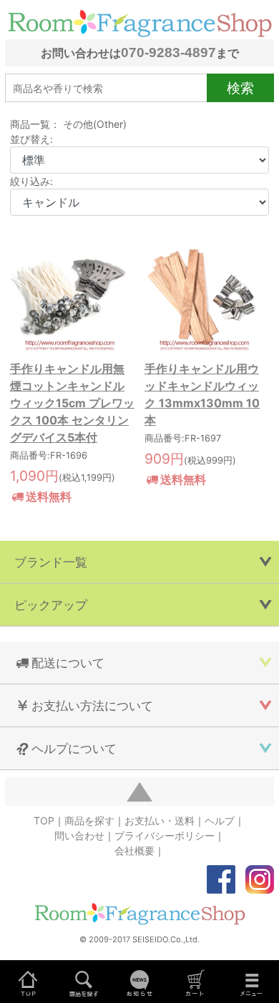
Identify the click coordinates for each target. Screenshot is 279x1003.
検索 (240, 87)
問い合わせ (79, 835)
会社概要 (134, 850)
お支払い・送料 (159, 820)
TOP (44, 820)
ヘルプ (220, 820)
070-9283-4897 (168, 52)
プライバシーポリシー (164, 835)
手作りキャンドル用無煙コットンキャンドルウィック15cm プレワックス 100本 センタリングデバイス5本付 (72, 402)
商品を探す (89, 820)
